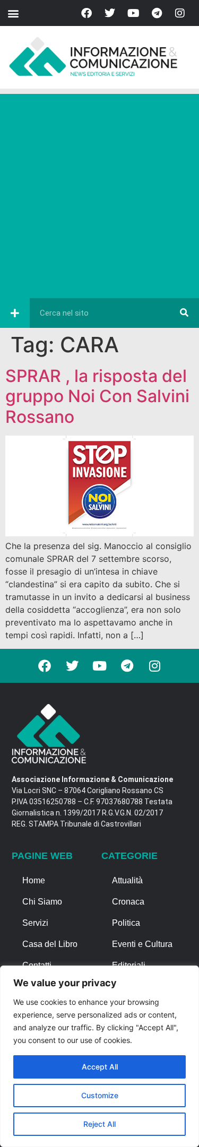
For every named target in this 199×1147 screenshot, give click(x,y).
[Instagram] (180, 13)
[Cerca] (184, 313)
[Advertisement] (99, 193)
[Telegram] (156, 13)
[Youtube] (133, 13)
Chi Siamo (42, 901)
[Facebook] (86, 13)
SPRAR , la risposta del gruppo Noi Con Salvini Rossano (97, 396)
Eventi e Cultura (142, 944)
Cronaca (128, 901)
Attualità (127, 880)
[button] (13, 13)
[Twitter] (109, 13)
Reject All (99, 1123)
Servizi (35, 922)
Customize (99, 1095)
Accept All (100, 1066)
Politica (126, 922)
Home (33, 880)
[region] (99, 1056)
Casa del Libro (49, 944)
